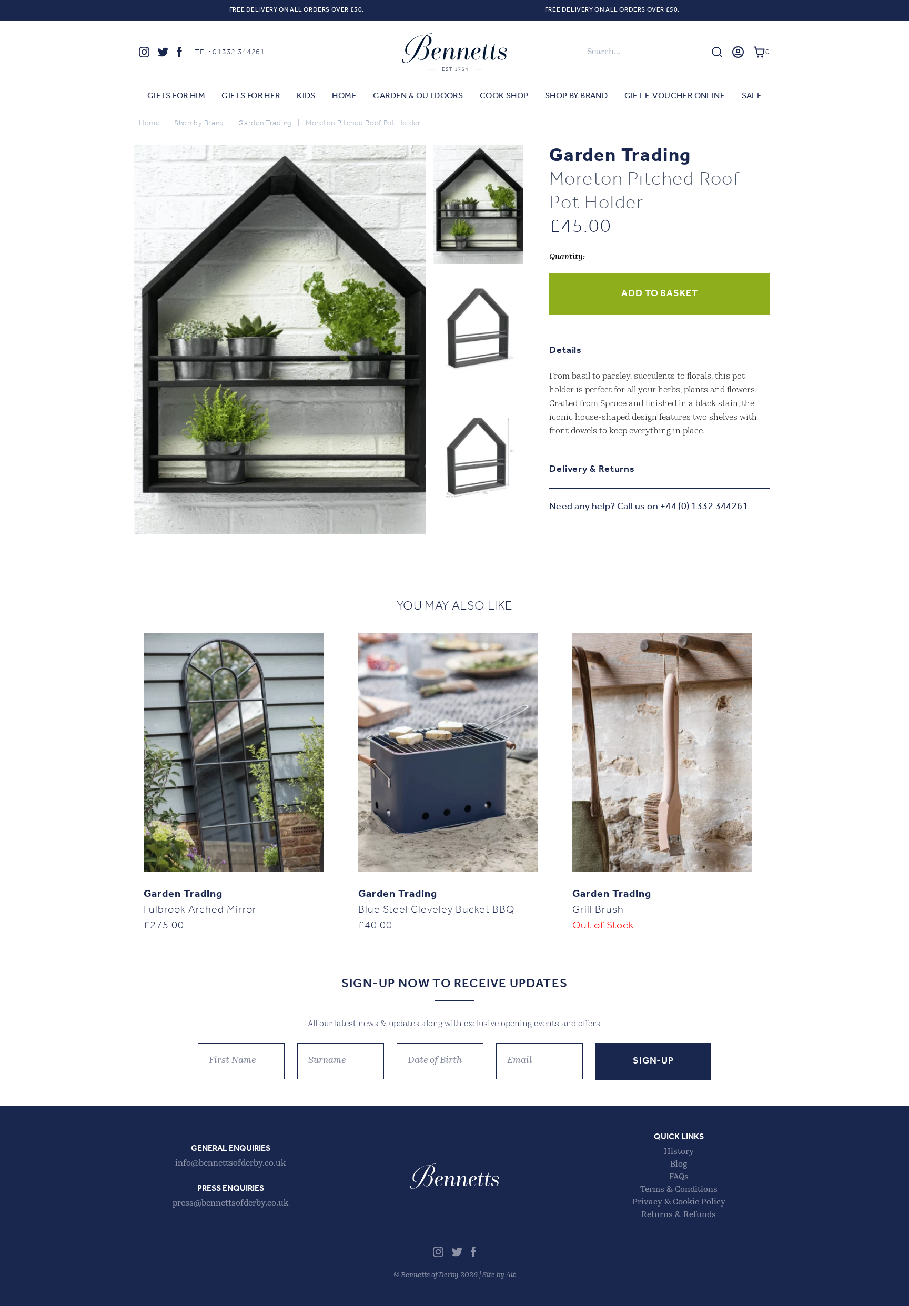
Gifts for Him (176, 96)
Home (344, 96)
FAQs (679, 1177)
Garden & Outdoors (418, 96)
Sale (752, 96)
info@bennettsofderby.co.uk (230, 1163)
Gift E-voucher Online (674, 96)
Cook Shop (504, 96)
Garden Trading (264, 123)
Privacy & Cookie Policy (678, 1202)
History (679, 1152)
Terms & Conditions (679, 1190)
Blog (678, 1164)
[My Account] (738, 52)
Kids (306, 96)
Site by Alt (499, 1275)
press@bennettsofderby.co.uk (230, 1203)
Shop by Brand (576, 96)
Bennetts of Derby (454, 52)
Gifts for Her (250, 96)
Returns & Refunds (678, 1215)
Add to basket (659, 294)
